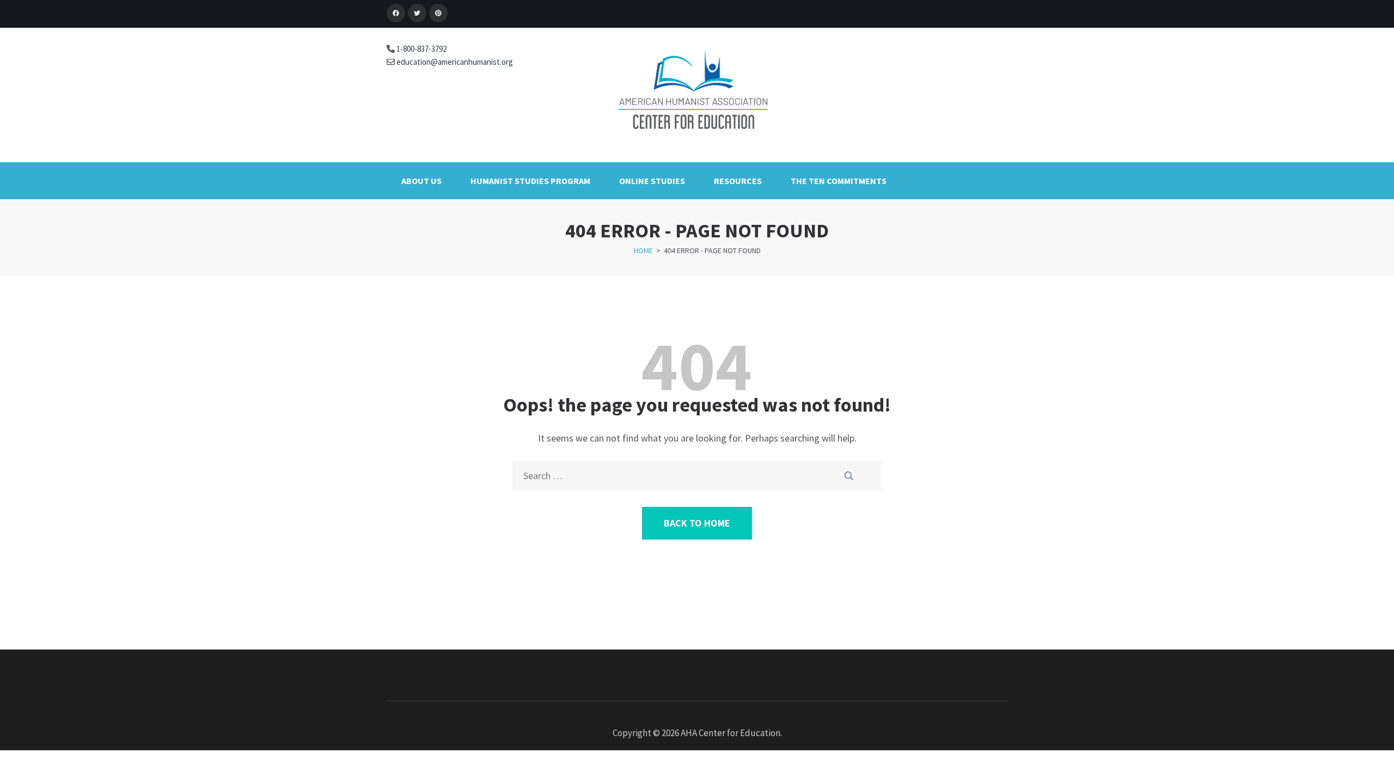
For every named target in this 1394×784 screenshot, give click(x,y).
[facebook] (396, 13)
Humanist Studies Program (530, 180)
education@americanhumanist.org (454, 62)
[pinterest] (438, 13)
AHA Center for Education (730, 733)
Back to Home (697, 523)
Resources (738, 180)
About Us (421, 180)
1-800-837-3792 (421, 49)
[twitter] (417, 13)
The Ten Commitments (838, 180)
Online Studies (652, 180)
